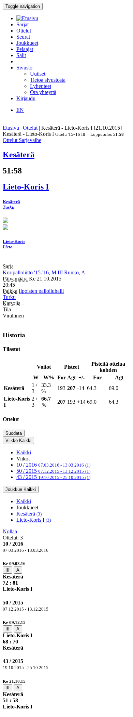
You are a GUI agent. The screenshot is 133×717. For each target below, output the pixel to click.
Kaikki (23, 452)
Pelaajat (24, 49)
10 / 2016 (53, 465)
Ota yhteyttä (43, 92)
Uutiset (37, 74)
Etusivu (11, 128)
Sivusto (24, 67)
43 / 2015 (53, 477)
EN (20, 110)
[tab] (66, 576)
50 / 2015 (53, 471)
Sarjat (22, 24)
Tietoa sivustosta (47, 80)
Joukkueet (27, 43)
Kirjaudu (25, 98)
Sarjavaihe (30, 140)
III (7, 570)
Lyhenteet (40, 86)
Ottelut (23, 31)
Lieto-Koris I (33, 520)
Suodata (13, 433)
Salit (21, 55)
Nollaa (10, 531)
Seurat (23, 37)
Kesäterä (29, 514)
